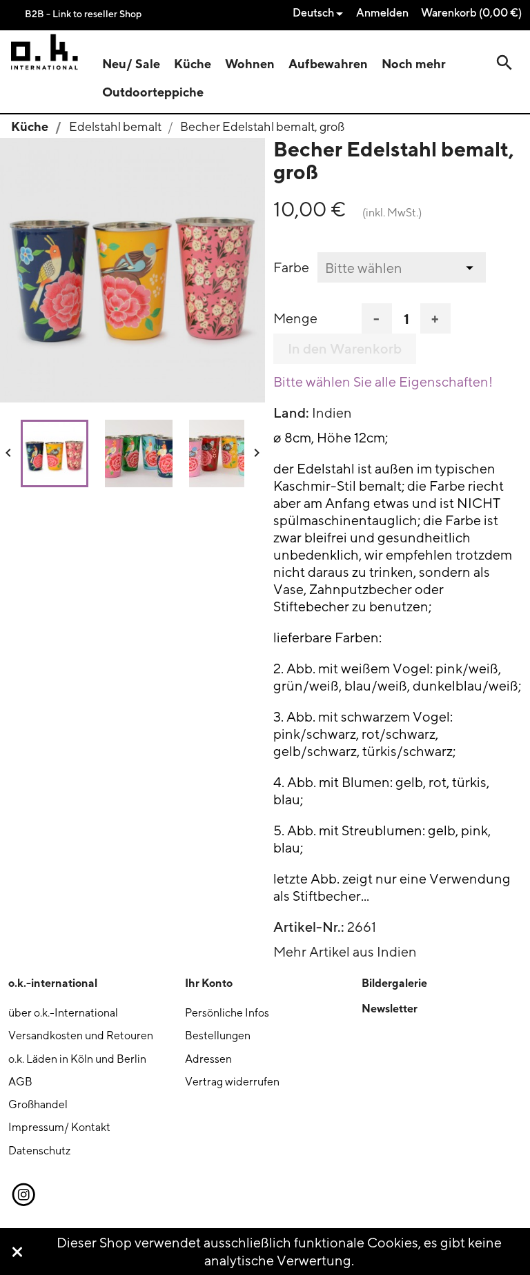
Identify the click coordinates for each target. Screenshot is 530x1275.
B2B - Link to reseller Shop (83, 13)
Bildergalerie (394, 983)
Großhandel (38, 1104)
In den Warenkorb (345, 348)
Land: (291, 413)
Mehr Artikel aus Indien (345, 951)
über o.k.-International (63, 1012)
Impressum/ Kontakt (59, 1127)
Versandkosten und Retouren (80, 1035)
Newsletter (390, 1008)
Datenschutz (39, 1150)
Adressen (208, 1058)
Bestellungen (218, 1035)
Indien (332, 412)
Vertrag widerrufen (232, 1081)
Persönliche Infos (227, 1012)
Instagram (22, 1195)
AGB (20, 1081)
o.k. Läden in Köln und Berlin (77, 1058)
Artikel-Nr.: (308, 927)
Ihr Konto (209, 983)
